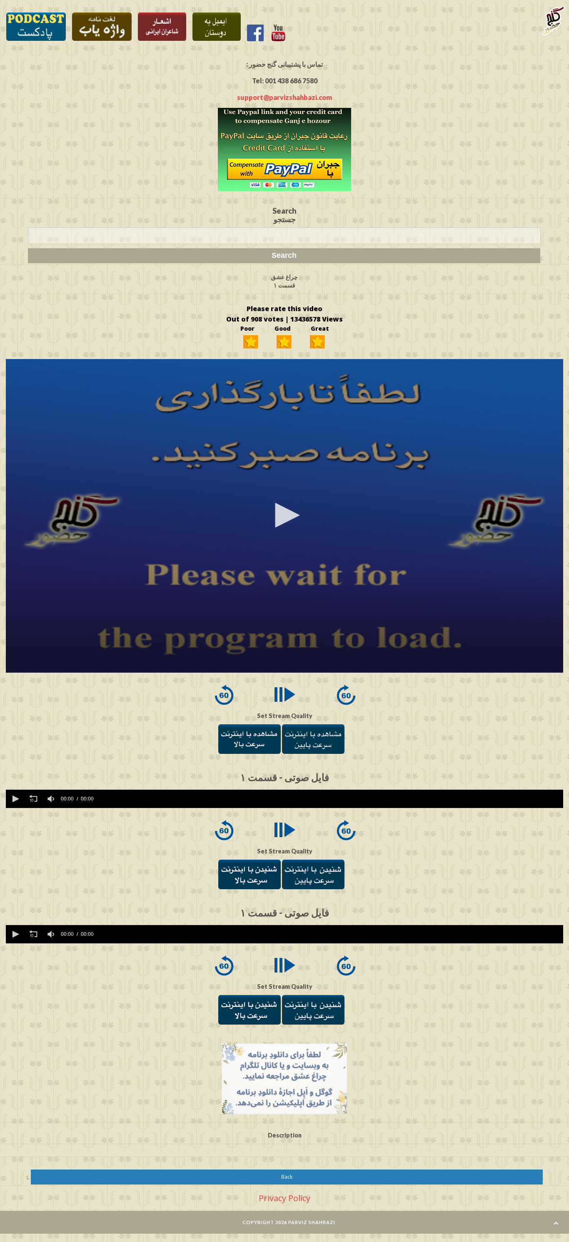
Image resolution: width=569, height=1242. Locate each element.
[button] (284, 515)
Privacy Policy (284, 1198)
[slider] (330, 799)
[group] (51, 799)
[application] (285, 516)
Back (286, 1176)
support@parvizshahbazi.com (284, 97)
